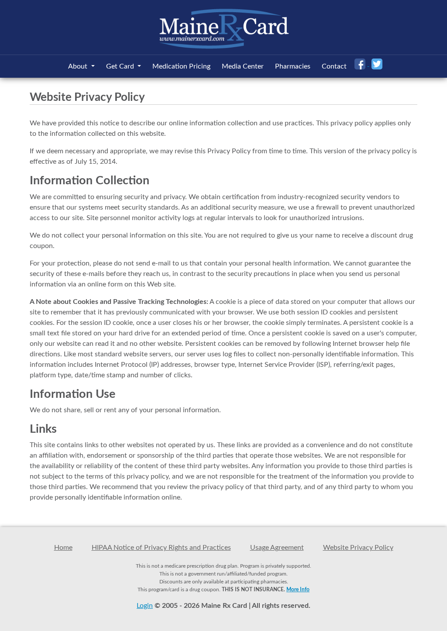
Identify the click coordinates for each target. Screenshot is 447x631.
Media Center (243, 66)
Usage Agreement (277, 547)
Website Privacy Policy (358, 547)
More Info (297, 589)
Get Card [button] (121, 66)
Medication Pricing (181, 66)
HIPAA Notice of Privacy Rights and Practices (161, 547)
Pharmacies (292, 66)
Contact (334, 66)
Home (63, 547)
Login (145, 605)
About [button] (78, 66)
